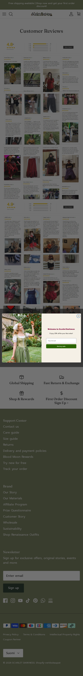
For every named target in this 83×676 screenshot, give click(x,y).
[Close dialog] (78, 316)
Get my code (61, 346)
